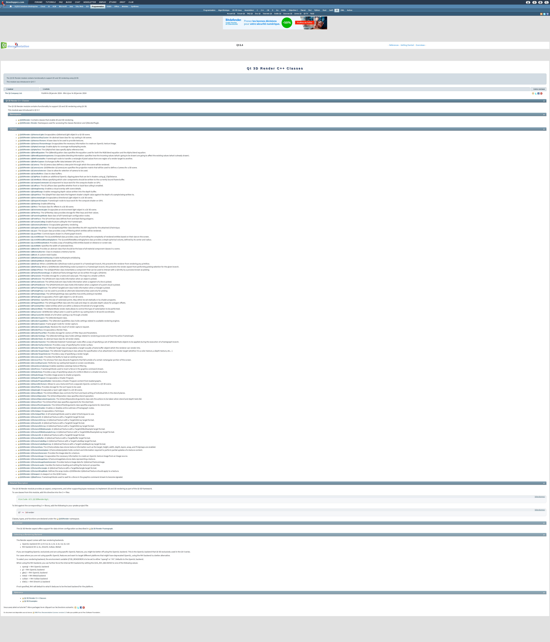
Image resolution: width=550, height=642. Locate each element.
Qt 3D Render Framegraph (102, 529)
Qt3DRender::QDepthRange (31, 192)
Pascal (303, 10)
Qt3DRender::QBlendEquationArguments (37, 156)
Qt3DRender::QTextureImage (32, 456)
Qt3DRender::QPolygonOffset (32, 303)
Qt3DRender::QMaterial (29, 249)
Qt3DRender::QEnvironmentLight (33, 210)
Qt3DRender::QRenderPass (31, 330)
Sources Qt (287, 14)
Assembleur (249, 10)
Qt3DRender (25, 120)
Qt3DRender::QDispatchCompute (33, 201)
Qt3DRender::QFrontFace (30, 219)
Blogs (68, 2)
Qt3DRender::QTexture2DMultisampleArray (38, 432)
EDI (87, 7)
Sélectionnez (540, 497)
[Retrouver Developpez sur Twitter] (544, 14)
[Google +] (541, 93)
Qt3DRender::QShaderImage (31, 375)
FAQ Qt (250, 14)
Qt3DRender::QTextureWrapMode (33, 471)
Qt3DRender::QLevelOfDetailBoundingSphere (38, 240)
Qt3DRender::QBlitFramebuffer (32, 159)
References (394, 45)
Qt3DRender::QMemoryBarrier (32, 252)
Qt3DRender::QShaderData (31, 372)
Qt (337, 10)
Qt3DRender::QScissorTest (31, 360)
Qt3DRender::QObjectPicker (31, 270)
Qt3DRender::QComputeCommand (34, 183)
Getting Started (407, 45)
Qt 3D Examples (30, 601)
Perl (310, 10)
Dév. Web (79, 7)
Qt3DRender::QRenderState (31, 339)
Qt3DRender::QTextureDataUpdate (34, 450)
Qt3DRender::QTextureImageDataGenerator (38, 462)
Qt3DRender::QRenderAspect (32, 318)
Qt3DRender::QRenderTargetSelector (35, 354)
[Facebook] (538, 93)
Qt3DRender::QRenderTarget (32, 348)
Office (116, 7)
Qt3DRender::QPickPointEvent (32, 285)
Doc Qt (257, 14)
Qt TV (306, 14)
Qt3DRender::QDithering (30, 204)
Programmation (98, 7)
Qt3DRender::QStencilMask (31, 393)
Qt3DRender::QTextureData (31, 447)
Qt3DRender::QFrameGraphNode (33, 216)
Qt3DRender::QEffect (28, 207)
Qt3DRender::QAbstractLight (32, 135)
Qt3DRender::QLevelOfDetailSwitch (34, 243)
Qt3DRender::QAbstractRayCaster (34, 138)
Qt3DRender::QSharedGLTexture (33, 384)
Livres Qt (297, 14)
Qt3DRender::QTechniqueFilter (32, 414)
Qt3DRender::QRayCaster (30, 312)
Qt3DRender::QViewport (30, 474)
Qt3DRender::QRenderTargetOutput (34, 351)
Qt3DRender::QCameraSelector (33, 171)
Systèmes (135, 7)
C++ (262, 10)
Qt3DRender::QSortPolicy (30, 387)
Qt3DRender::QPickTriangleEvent (33, 288)
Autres (349, 10)
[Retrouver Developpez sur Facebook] (547, 14)
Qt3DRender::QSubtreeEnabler (32, 408)
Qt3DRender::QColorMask (30, 180)
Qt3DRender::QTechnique (30, 411)
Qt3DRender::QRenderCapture (32, 324)
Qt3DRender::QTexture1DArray (33, 420)
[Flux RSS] (541, 14)
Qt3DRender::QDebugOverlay (32, 189)
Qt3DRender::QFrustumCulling (32, 222)
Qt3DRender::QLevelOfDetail (32, 237)
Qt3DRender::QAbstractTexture (33, 141)
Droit (122, 2)
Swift (331, 10)
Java (71, 7)
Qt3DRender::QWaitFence (30, 477)
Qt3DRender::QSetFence (30, 369)
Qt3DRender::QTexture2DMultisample (35, 429)
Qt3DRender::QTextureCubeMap (33, 441)
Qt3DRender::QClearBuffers (31, 174)
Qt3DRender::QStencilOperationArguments (37, 399)
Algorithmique (223, 10)
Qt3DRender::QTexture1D (30, 417)
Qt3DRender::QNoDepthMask (32, 261)
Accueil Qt (231, 14)
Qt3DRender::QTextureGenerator (33, 453)
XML (342, 10)
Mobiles (125, 7)
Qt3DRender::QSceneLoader (31, 357)
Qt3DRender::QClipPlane (30, 177)
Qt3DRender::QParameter (30, 276)
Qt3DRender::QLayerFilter (30, 234)
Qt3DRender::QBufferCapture (32, 162)
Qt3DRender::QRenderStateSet (33, 342)
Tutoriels (50, 2)
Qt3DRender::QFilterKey (30, 213)
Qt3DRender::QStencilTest (31, 402)
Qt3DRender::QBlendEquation (32, 153)
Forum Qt (241, 14)
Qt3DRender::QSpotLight (30, 390)
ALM (54, 7)
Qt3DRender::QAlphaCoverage (32, 147)
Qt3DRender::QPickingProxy (31, 291)
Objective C (293, 10)
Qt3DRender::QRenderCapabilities (34, 321)
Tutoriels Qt (267, 14)
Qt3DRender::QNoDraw (29, 264)
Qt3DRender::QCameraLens (31, 168)
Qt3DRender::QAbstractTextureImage (35, 144)
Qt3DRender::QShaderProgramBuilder (35, 381)
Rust (324, 10)
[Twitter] (536, 93)
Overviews (420, 45)
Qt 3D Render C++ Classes (35, 598)
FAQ (61, 2)
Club (130, 2)
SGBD (109, 7)
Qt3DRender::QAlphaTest (30, 150)
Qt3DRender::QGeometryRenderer (34, 225)
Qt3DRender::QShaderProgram (33, 378)
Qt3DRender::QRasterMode (31, 309)
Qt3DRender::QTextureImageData (34, 459)
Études (112, 2)
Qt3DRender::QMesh (28, 255)
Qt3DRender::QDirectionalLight (32, 198)
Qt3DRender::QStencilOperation (33, 396)
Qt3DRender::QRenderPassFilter (33, 333)
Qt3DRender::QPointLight (30, 297)
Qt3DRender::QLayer (28, 231)
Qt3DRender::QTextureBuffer (32, 438)
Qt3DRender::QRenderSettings (32, 336)
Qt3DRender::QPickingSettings (32, 294)
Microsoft (63, 7)
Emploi (102, 2)
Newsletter (89, 2)
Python (317, 10)
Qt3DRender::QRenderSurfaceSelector (36, 345)
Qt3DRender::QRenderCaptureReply (35, 327)
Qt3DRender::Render (28, 123)
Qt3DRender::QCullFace (30, 186)
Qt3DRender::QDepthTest (30, 195)
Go (277, 10)
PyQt (312, 14)
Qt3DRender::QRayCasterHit (32, 315)
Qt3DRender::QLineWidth (30, 246)
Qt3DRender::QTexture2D (30, 423)
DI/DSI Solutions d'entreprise (26, 7)
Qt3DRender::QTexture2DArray (33, 426)
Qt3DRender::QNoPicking (30, 267)
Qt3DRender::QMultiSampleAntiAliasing (36, 258)
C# (268, 10)
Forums (38, 2)
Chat (77, 2)
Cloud (43, 7)
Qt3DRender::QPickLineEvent (32, 282)
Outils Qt (277, 14)
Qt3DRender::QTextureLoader (32, 465)
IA (49, 7)
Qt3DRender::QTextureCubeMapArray (35, 444)
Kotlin (283, 10)
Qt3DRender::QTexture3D (30, 435)
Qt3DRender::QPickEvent (30, 279)
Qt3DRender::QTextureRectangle (33, 468)
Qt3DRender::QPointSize (30, 300)
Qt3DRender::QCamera (29, 165)
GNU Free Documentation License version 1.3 (51, 612)
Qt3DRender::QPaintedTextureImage (35, 273)
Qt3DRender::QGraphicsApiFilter (33, 228)
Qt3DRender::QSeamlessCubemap (34, 366)
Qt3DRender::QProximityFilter (32, 306)
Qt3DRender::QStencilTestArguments (35, 405)
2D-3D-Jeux (237, 10)
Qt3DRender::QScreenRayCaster (33, 363)
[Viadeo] (533, 93)
